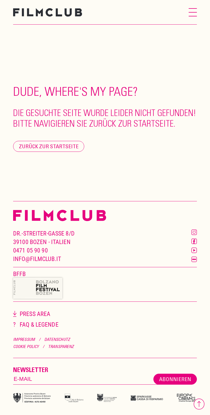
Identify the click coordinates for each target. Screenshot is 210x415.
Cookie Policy (26, 346)
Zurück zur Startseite (48, 146)
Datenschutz (57, 339)
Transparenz (61, 346)
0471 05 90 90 (30, 250)
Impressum (24, 339)
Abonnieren (175, 379)
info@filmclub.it (37, 258)
